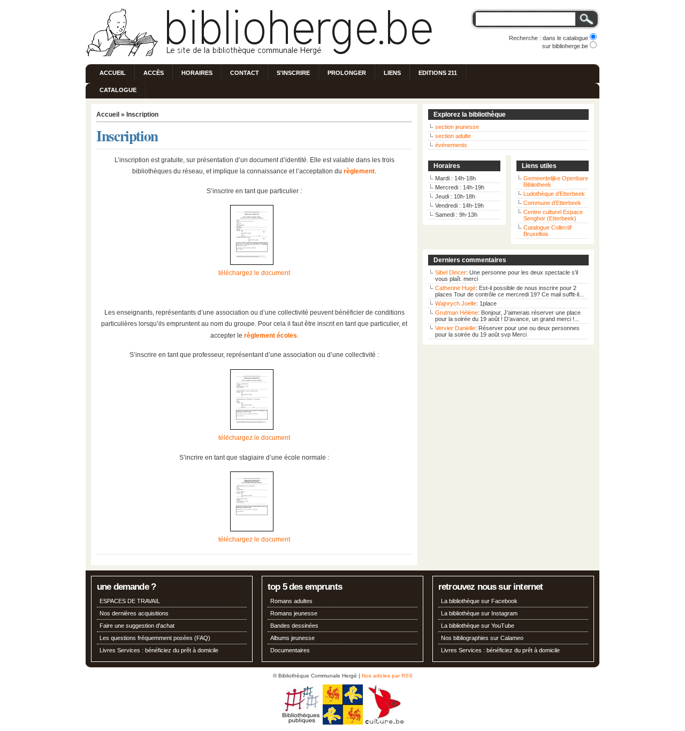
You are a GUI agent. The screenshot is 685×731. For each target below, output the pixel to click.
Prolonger (347, 73)
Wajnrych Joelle (455, 303)
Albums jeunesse (292, 638)
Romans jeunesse (293, 613)
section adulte (453, 136)
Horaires (196, 73)
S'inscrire (293, 73)
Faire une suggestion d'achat (137, 625)
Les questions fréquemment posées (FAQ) (155, 638)
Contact (244, 73)
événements (451, 145)
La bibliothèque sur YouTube (477, 625)
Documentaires (290, 650)
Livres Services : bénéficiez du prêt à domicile (159, 650)
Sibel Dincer (450, 272)
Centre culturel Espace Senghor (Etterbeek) (553, 215)
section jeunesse (457, 127)
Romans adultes (291, 601)
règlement (359, 171)
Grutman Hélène (456, 312)
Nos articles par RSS (387, 676)
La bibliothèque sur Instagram (479, 613)
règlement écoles (270, 335)
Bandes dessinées (294, 625)
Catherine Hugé (455, 288)
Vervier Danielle (455, 328)
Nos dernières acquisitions (134, 613)
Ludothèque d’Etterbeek (554, 194)
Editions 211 (437, 73)
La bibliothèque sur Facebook (479, 601)
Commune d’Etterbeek (552, 203)
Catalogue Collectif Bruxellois (547, 230)
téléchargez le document (254, 273)
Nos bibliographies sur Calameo (482, 638)
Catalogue (118, 90)
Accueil (113, 73)
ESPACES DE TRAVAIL (130, 601)
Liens (392, 73)
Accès (153, 73)
